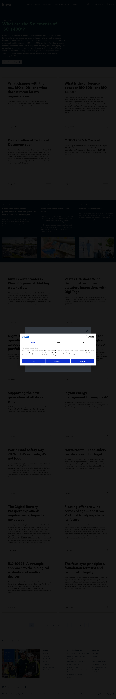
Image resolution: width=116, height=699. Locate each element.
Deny (33, 361)
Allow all (82, 361)
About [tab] (83, 342)
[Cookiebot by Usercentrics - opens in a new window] (86, 337)
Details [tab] (58, 342)
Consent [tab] (32, 342)
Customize (57, 361)
